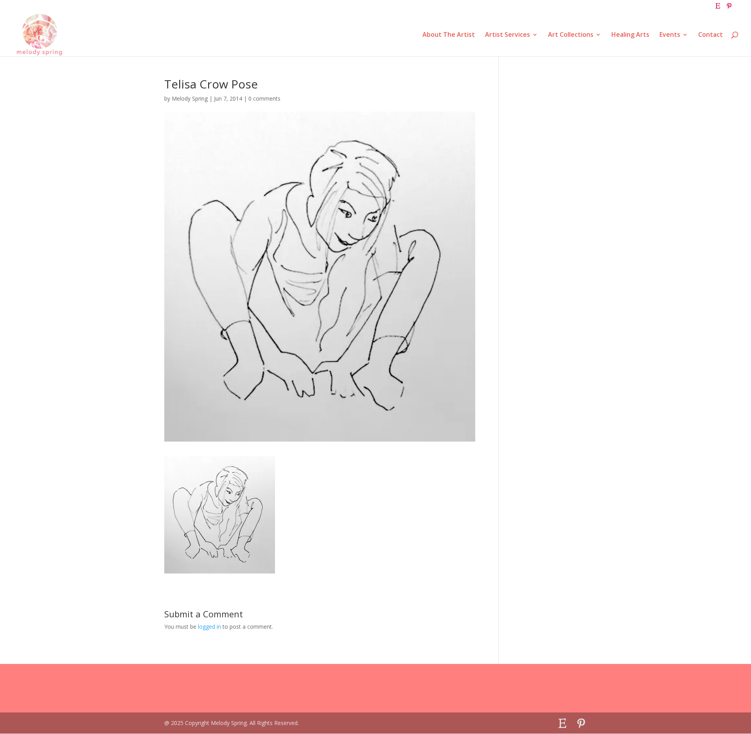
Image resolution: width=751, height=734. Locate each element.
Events (669, 35)
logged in (209, 626)
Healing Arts (630, 35)
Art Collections (570, 35)
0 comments (264, 98)
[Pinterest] (729, 8)
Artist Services (507, 35)
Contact (710, 35)
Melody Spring (190, 98)
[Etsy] (718, 8)
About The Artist (448, 35)
